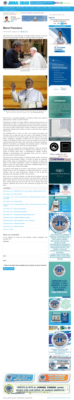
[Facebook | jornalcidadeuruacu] (55, 3)
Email (4, 260)
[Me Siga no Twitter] (13, 21)
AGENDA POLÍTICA (20, 7)
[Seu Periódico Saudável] (16, 2)
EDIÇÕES (6, 10)
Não (59, 23)
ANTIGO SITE (12, 10)
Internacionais (12, 14)
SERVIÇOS (50, 7)
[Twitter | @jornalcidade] (59, 3)
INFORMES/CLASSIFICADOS (9, 7)
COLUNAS (32, 7)
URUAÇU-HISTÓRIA (66, 7)
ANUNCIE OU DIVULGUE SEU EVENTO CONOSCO (59, 398)
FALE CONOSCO (57, 7)
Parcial (65, 23)
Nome (5, 256)
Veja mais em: (6, 13)
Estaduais (29, 13)
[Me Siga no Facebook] (11, 21)
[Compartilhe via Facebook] (21, 32)
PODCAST (44, 7)
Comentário (6, 241)
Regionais (23, 13)
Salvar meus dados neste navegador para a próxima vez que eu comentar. (25, 265)
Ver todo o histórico (8, 229)
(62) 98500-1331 (67, 3)
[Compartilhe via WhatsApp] (25, 32)
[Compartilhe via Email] (27, 32)
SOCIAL (26, 7)
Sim (55, 23)
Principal (12, 13)
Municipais (17, 13)
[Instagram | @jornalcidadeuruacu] (57, 3)
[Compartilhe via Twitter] (23, 32)
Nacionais (5, 14)
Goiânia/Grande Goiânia (38, 13)
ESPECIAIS (38, 7)
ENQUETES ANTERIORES (60, 26)
